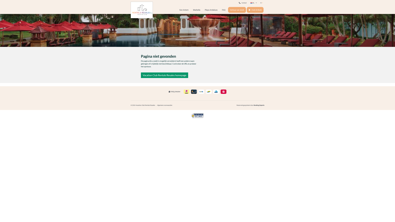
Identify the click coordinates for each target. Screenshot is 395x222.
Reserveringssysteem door (250, 105)
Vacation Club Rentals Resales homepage (164, 75)
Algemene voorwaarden (164, 105)
